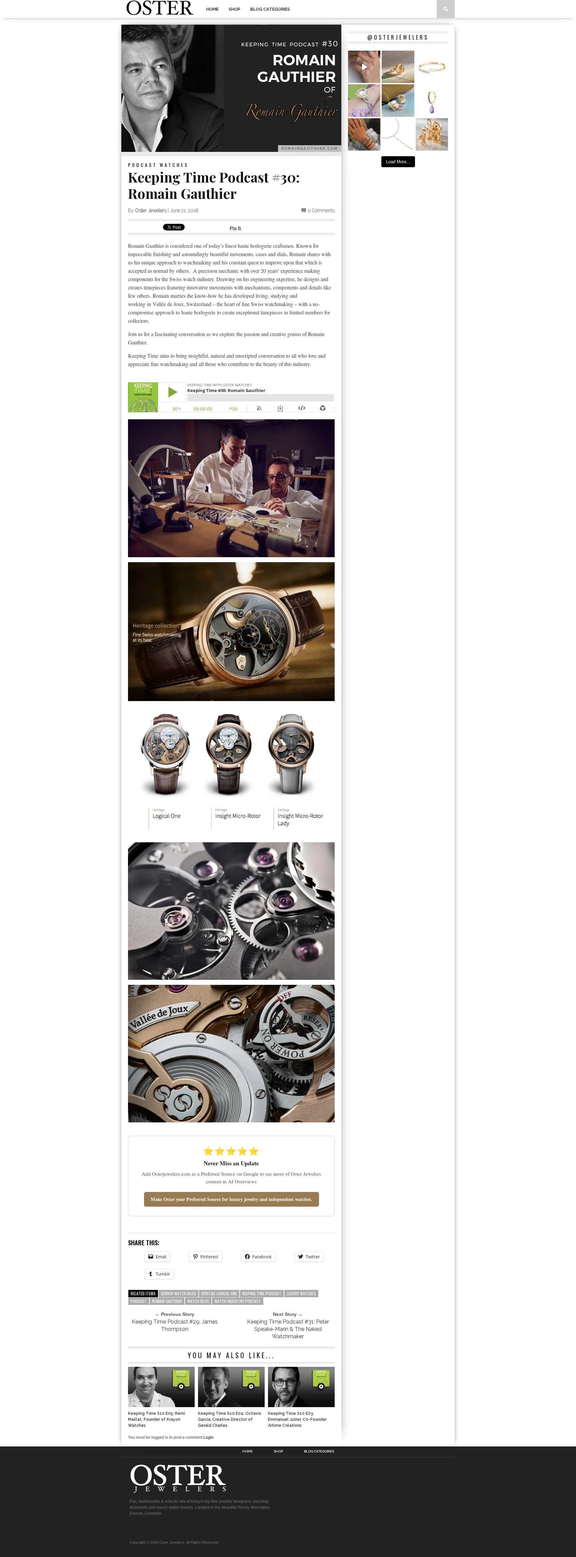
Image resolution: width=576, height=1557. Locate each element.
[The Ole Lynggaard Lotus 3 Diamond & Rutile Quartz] (398, 67)
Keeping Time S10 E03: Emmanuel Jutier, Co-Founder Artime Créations (297, 1419)
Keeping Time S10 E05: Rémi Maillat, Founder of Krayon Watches (156, 1419)
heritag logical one (219, 1293)
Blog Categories (270, 9)
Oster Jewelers (150, 210)
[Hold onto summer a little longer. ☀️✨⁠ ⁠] (364, 134)
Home (212, 9)
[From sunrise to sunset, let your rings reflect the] (364, 67)
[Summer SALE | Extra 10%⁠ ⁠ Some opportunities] (364, 100)
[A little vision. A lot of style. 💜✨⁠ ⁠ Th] (398, 134)
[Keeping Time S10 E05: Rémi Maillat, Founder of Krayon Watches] (161, 1405)
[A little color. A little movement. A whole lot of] (432, 100)
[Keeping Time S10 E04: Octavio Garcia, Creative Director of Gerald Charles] (231, 1405)
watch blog (198, 1301)
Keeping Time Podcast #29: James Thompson (175, 1325)
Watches (174, 164)
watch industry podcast (237, 1301)
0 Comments (321, 210)
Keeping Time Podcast (261, 1293)
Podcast (142, 164)
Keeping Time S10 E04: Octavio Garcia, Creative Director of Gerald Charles (229, 1419)
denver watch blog (178, 1293)
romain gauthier (167, 1301)
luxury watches (301, 1293)
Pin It (235, 227)
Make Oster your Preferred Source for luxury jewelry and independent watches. (231, 1199)
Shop (234, 9)
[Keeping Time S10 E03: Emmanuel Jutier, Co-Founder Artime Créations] (301, 1405)
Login (208, 1437)
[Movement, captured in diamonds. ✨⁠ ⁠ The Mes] (432, 67)
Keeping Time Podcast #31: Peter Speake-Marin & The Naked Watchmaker (288, 1329)
